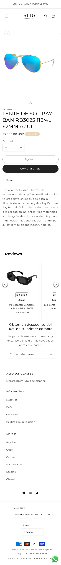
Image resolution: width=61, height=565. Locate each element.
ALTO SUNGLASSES (27, 550)
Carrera (10, 457)
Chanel (10, 479)
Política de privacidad (19, 558)
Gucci (9, 449)
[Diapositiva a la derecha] (37, 103)
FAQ (9, 407)
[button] (6, 16)
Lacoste (11, 471)
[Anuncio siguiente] (55, 4)
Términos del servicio (45, 558)
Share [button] (9, 180)
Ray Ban (11, 442)
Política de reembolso (36, 554)
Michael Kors (14, 464)
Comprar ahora (30, 168)
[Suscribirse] (51, 354)
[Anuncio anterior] (6, 4)
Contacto (12, 414)
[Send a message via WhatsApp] (55, 559)
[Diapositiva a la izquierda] (23, 103)
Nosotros (11, 399)
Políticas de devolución (20, 422)
